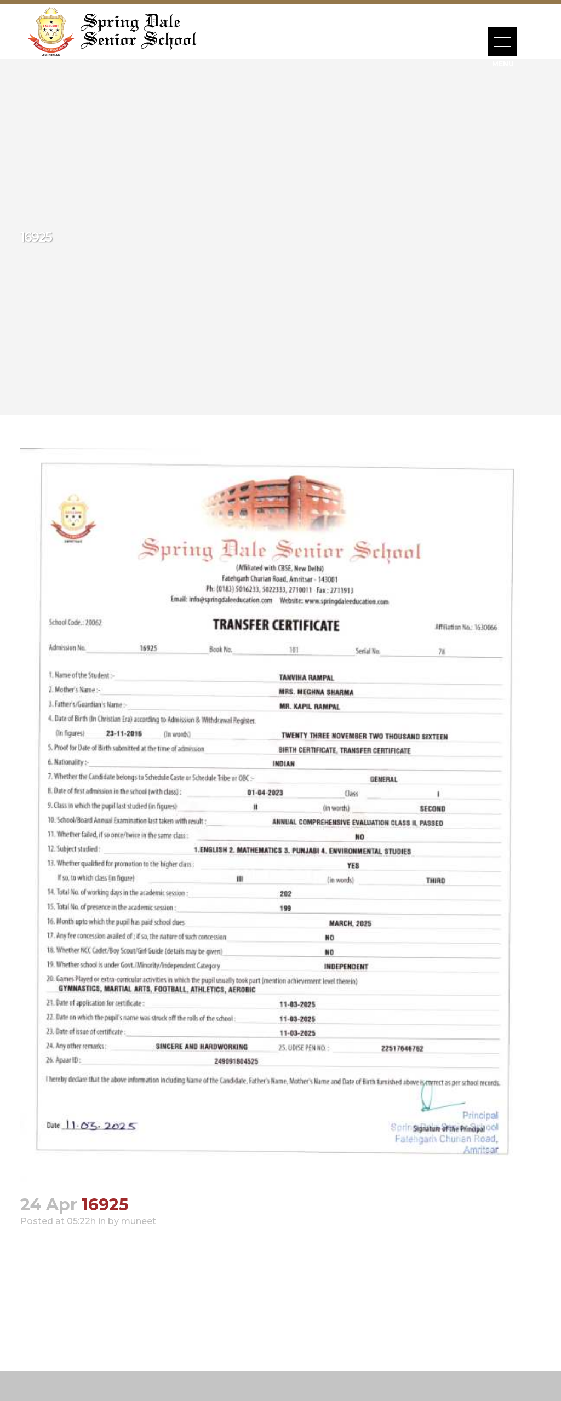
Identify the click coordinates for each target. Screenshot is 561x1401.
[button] (502, 41)
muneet (138, 1221)
